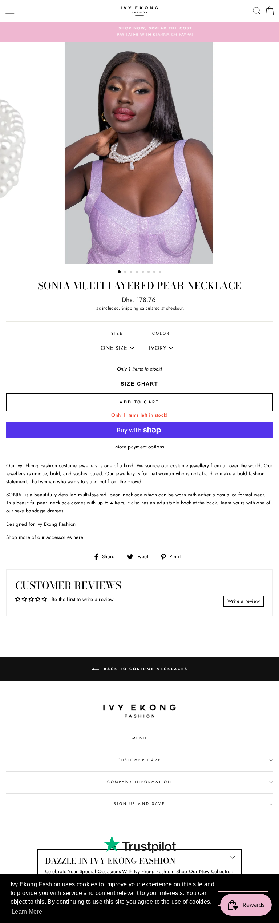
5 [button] (143, 272)
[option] (139, 32)
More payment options (139, 446)
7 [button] (155, 272)
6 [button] (149, 272)
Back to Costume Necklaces (145, 669)
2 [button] (126, 272)
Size (117, 333)
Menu (139, 738)
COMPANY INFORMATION (139, 782)
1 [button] (119, 272)
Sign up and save (139, 803)
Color (161, 333)
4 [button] (138, 272)
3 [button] (132, 272)
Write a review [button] (243, 601)
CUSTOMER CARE (139, 760)
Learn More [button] (27, 911)
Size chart (139, 384)
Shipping (130, 308)
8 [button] (161, 272)
